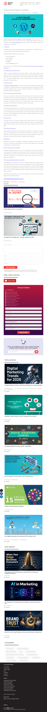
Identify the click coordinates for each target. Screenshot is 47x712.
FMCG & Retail (6, 668)
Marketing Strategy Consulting (10, 690)
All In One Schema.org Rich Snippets (13, 93)
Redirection (7, 138)
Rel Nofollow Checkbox (10, 128)
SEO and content (17, 42)
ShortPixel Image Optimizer (11, 105)
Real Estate (6, 675)
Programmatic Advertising (12, 304)
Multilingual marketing (11, 296)
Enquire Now (23, 332)
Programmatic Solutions (8, 684)
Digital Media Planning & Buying (10, 680)
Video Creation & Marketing (9, 686)
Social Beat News (10, 657)
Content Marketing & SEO (8, 212)
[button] (1, 490)
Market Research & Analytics (9, 694)
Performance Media (23, 2)
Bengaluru (5, 698)
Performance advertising (12, 293)
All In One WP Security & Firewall (12, 147)
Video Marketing (23, 660)
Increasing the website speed (10, 85)
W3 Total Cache (8, 82)
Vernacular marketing (11, 660)
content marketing (13, 181)
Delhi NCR (13, 698)
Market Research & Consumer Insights (23, 388)
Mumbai (17, 698)
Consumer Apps (7, 669)
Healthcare (6, 672)
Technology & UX (10, 389)
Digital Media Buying (8, 419)
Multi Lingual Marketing (8, 689)
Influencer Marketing (11, 299)
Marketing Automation (12, 305)
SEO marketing (22, 181)
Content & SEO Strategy (8, 687)
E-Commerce (6, 666)
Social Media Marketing (12, 292)
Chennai (9, 698)
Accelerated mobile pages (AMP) (12, 70)
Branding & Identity (11, 302)
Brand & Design (7, 479)
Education (6, 674)
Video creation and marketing (13, 298)
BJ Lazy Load (8, 117)
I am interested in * (9, 289)
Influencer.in (38, 2)
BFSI (5, 671)
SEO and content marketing (13, 295)
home (15, 388)
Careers (21, 5)
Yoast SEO (7, 46)
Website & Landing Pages (12, 301)
